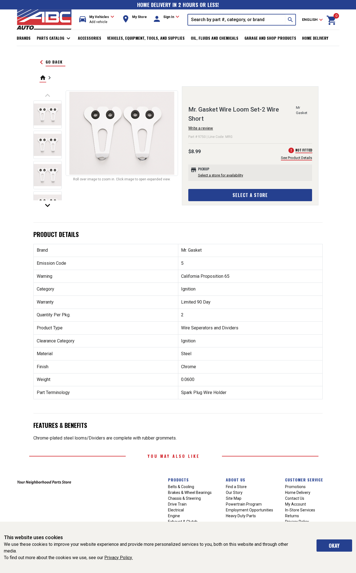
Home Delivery (315, 38)
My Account (295, 504)
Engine (174, 516)
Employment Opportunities (249, 510)
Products (178, 480)
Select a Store (250, 195)
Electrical (176, 510)
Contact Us (294, 498)
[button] (96, 19)
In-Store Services (300, 510)
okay (334, 545)
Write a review (200, 128)
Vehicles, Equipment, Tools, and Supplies (146, 38)
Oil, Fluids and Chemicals (214, 38)
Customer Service (304, 480)
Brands (24, 38)
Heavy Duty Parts (241, 516)
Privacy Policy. (118, 557)
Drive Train (177, 504)
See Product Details (296, 158)
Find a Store (236, 486)
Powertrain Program (244, 504)
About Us (235, 480)
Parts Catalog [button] (54, 38)
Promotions (295, 486)
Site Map (233, 498)
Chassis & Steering (184, 498)
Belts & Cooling (181, 486)
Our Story (234, 492)
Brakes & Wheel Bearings (190, 492)
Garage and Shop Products (270, 38)
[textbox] (236, 19)
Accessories (89, 38)
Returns (292, 516)
